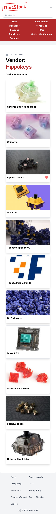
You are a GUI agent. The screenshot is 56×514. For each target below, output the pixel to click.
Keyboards (41, 25)
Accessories (41, 21)
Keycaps (14, 30)
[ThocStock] (14, 7)
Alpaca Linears (15, 177)
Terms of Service (36, 497)
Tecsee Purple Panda (19, 283)
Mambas (12, 212)
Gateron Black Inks (18, 459)
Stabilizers (14, 34)
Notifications (16, 490)
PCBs (41, 30)
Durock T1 (13, 353)
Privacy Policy (35, 490)
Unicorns (12, 142)
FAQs (31, 484)
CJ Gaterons (14, 318)
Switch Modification (41, 34)
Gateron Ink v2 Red (18, 388)
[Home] (7, 54)
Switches (14, 38)
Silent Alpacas (15, 423)
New (14, 21)
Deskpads (14, 25)
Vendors (19, 55)
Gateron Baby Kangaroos (21, 106)
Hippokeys (19, 67)
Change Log (16, 484)
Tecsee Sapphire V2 (18, 247)
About (13, 477)
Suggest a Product (19, 497)
